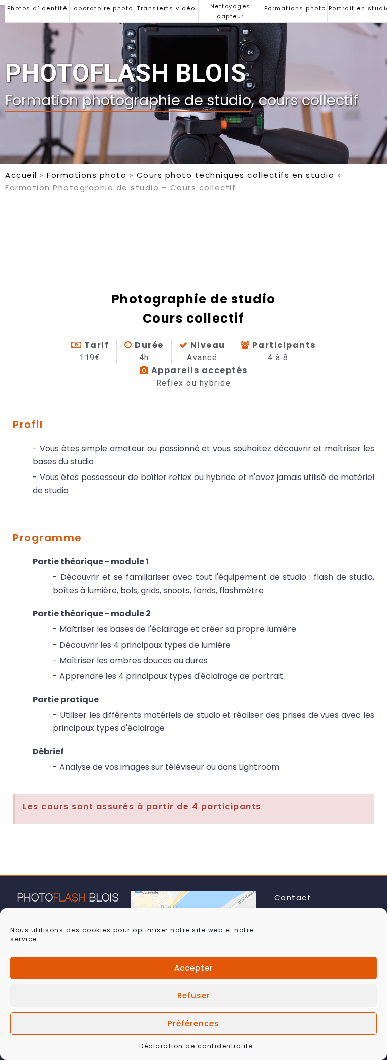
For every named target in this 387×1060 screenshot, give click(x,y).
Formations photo (295, 8)
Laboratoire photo (101, 8)
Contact (293, 897)
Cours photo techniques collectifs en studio (236, 175)
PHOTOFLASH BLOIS (126, 73)
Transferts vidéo (166, 8)
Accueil (21, 175)
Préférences (193, 1023)
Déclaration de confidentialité (196, 1046)
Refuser (193, 995)
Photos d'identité (37, 8)
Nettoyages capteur (230, 11)
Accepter (193, 968)
